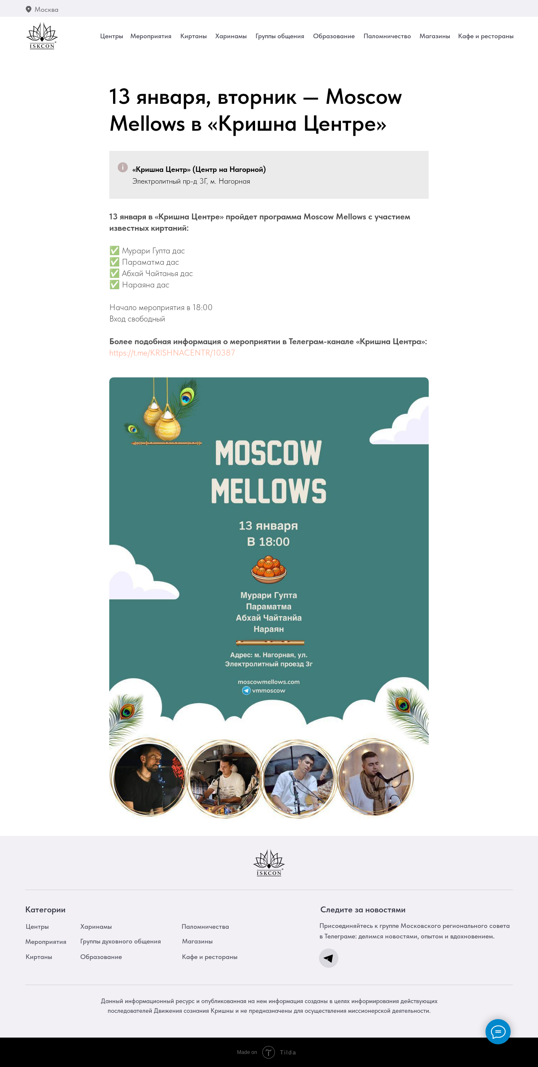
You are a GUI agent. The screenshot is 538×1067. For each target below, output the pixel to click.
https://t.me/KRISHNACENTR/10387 (172, 353)
